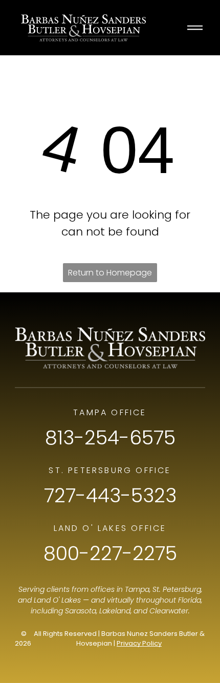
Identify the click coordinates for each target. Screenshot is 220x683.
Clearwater (168, 611)
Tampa (137, 589)
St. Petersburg (176, 589)
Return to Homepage (110, 273)
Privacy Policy (139, 643)
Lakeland (114, 611)
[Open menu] (195, 27)
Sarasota (80, 611)
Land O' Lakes (57, 600)
